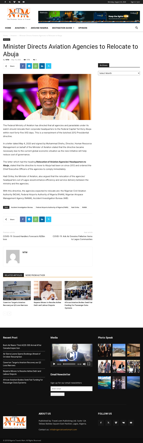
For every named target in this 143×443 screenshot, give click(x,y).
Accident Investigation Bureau (22, 207)
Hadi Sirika (75, 207)
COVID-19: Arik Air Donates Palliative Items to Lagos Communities (72, 238)
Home (8, 28)
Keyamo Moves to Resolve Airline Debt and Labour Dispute (22, 372)
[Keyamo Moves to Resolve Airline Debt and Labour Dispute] (48, 290)
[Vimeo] (14, 2)
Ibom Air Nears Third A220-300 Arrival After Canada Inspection (22, 346)
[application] (71, 355)
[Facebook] (5, 2)
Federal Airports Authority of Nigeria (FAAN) (52, 207)
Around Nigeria (39, 28)
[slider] (69, 364)
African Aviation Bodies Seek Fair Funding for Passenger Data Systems (78, 305)
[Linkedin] (42, 66)
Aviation (20, 28)
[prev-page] (5, 313)
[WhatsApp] (35, 66)
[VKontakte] (19, 2)
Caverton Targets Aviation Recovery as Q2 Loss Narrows (22, 364)
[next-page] (9, 313)
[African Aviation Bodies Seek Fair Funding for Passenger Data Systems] (78, 290)
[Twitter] (10, 2)
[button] (136, 28)
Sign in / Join (135, 2)
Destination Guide (62, 28)
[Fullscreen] (88, 364)
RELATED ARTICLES (13, 275)
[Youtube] (24, 2)
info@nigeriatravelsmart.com (63, 429)
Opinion (82, 28)
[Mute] (84, 364)
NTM (7, 60)
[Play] (54, 364)
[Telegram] (29, 66)
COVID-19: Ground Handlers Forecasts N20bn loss (24, 238)
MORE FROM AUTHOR (35, 275)
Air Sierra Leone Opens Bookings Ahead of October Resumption (21, 355)
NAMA (84, 207)
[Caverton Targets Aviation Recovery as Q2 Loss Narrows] (17, 290)
